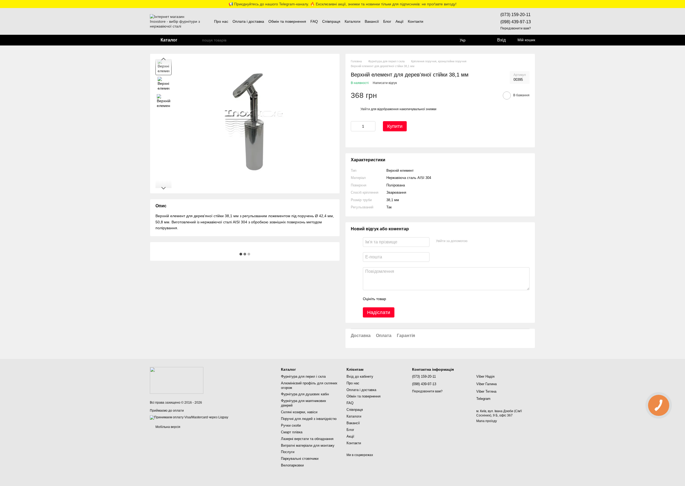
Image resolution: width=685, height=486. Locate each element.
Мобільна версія (167, 427)
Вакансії (372, 21)
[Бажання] (480, 40)
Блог (387, 21)
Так (389, 207)
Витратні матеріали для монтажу (307, 445)
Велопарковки (292, 465)
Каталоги (352, 21)
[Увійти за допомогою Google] (482, 241)
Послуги (287, 452)
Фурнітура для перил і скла (303, 376)
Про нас (221, 21)
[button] (680, 4)
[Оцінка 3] (412, 299)
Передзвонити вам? (515, 28)
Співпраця (331, 21)
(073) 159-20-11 (515, 14)
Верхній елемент (400, 171)
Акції (399, 21)
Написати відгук (385, 83)
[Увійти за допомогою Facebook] (473, 241)
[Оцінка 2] (403, 299)
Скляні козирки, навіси (299, 412)
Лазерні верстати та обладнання (307, 439)
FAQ (314, 21)
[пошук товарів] (197, 40)
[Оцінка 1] (395, 299)
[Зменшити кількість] (355, 126)
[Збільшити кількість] (371, 126)
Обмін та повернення (287, 21)
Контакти (415, 21)
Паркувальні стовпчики (299, 459)
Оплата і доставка (248, 21)
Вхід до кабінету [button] (360, 376)
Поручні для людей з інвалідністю (309, 419)
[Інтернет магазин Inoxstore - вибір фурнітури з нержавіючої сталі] (176, 380)
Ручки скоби (291, 425)
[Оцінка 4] (420, 299)
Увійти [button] (365, 109)
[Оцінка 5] (429, 299)
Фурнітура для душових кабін (305, 394)
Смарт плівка (291, 432)
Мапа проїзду (486, 421)
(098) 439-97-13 (515, 22)
